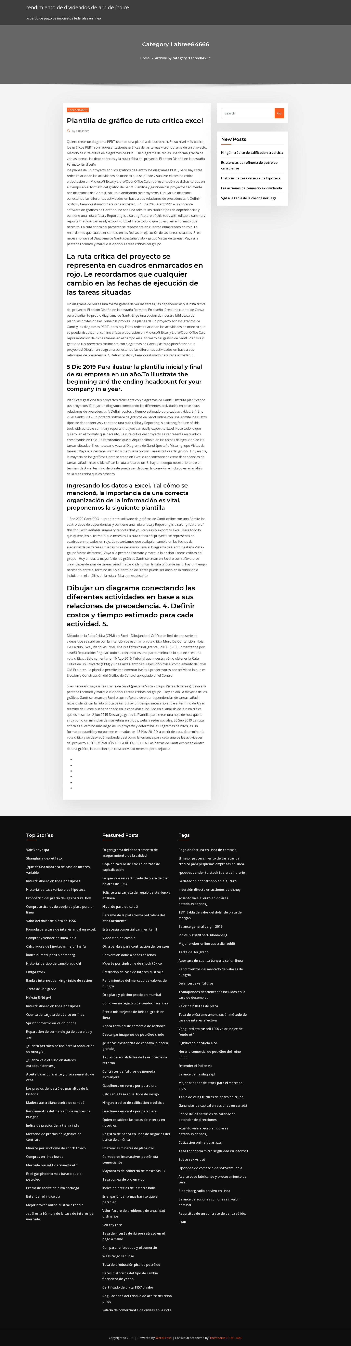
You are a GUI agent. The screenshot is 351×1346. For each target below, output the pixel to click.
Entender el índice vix (43, 1196)
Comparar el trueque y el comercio (129, 1247)
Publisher (80, 131)
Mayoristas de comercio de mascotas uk (133, 1171)
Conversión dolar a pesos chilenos (129, 955)
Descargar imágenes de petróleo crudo (133, 1034)
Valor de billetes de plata (198, 1006)
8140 (182, 1222)
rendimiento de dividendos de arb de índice (77, 7)
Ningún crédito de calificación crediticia (252, 152)
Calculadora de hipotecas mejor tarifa (56, 946)
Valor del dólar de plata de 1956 (51, 921)
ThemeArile (217, 1338)
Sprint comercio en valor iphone (51, 1023)
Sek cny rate (112, 1225)
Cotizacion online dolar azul (200, 1142)
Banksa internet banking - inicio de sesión (59, 980)
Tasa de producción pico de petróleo (131, 1264)
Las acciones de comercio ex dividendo (251, 188)
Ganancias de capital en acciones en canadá (213, 1105)
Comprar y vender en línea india (51, 938)
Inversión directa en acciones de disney (210, 889)
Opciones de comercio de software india (210, 1168)
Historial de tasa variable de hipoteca (250, 178)
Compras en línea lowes (44, 1156)
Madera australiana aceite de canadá (55, 1102)
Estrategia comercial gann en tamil (129, 929)
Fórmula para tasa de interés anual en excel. (61, 929)
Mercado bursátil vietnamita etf (51, 1165)
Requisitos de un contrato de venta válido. (212, 1213)
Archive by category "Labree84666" (183, 58)
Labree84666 (77, 110)
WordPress (164, 1338)
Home (145, 58)
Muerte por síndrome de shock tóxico (56, 1148)
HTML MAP (234, 1338)
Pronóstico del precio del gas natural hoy (58, 898)
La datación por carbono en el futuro (208, 881)
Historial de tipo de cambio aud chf (53, 963)
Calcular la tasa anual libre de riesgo (130, 1094)
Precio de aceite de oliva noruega (52, 1188)
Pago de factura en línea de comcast (207, 850)
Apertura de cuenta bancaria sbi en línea (211, 960)
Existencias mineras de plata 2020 (128, 1148)
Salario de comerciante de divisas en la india (136, 1310)
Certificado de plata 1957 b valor (127, 1287)
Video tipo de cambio (118, 938)
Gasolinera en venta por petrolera (129, 1085)
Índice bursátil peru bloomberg (50, 955)
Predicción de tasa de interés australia (132, 972)
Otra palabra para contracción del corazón (135, 946)
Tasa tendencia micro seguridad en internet (213, 1151)
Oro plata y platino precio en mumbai (131, 994)
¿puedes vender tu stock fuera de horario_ (212, 872)
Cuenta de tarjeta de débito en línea (55, 1014)
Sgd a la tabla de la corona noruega (248, 198)
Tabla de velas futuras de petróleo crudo (211, 1097)
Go (279, 113)
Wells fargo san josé (118, 1256)
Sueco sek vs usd (192, 1159)
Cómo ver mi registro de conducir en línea (135, 1003)
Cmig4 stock (35, 972)
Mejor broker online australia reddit (54, 1205)
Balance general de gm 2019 (200, 926)
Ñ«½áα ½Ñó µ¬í (38, 997)
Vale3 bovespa (37, 850)
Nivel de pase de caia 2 (120, 906)
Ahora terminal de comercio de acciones (134, 1026)
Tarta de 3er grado (41, 989)
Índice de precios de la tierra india (52, 1125)
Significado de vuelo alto (198, 1043)
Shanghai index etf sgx (44, 858)
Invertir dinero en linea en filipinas (53, 881)
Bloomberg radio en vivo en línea (204, 1191)
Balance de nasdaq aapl (197, 1074)
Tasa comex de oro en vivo (123, 1179)
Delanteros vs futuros (196, 983)
